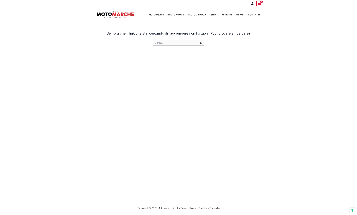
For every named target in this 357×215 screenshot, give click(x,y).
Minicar (227, 14)
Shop (214, 14)
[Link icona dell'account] (252, 3)
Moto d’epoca (197, 14)
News (239, 14)
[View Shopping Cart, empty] (259, 3)
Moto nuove (176, 14)
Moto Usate (156, 14)
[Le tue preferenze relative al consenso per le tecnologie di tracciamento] (352, 210)
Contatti (254, 14)
